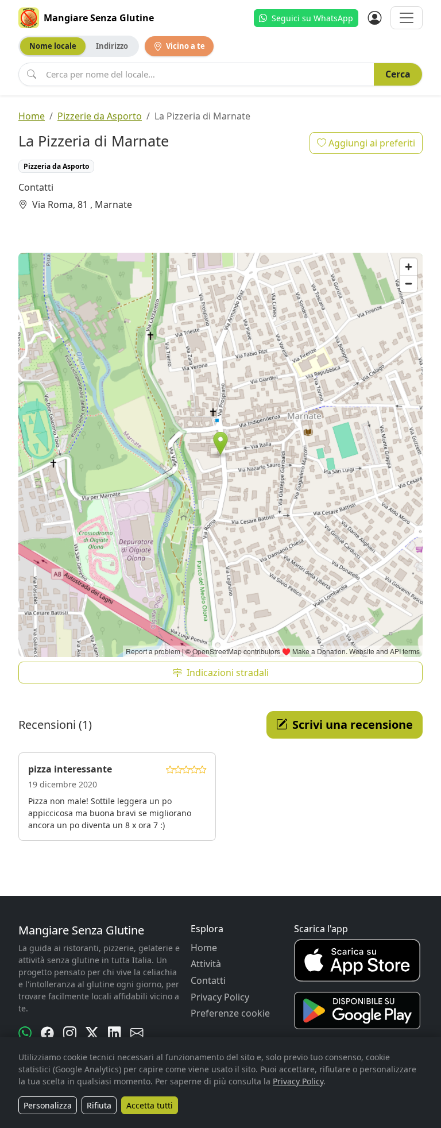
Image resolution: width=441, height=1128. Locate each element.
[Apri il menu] (406, 17)
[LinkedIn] (114, 1033)
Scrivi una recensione (352, 724)
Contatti (208, 980)
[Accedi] (374, 17)
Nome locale (52, 46)
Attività (206, 963)
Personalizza (48, 1105)
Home (31, 116)
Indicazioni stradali (228, 672)
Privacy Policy (220, 997)
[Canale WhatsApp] (25, 1033)
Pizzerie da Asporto (99, 116)
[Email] (137, 1033)
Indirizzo (112, 46)
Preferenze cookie (230, 1013)
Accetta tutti (149, 1105)
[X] (92, 1033)
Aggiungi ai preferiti (370, 143)
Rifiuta (99, 1105)
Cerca (398, 74)
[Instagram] (69, 1033)
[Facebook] (47, 1033)
